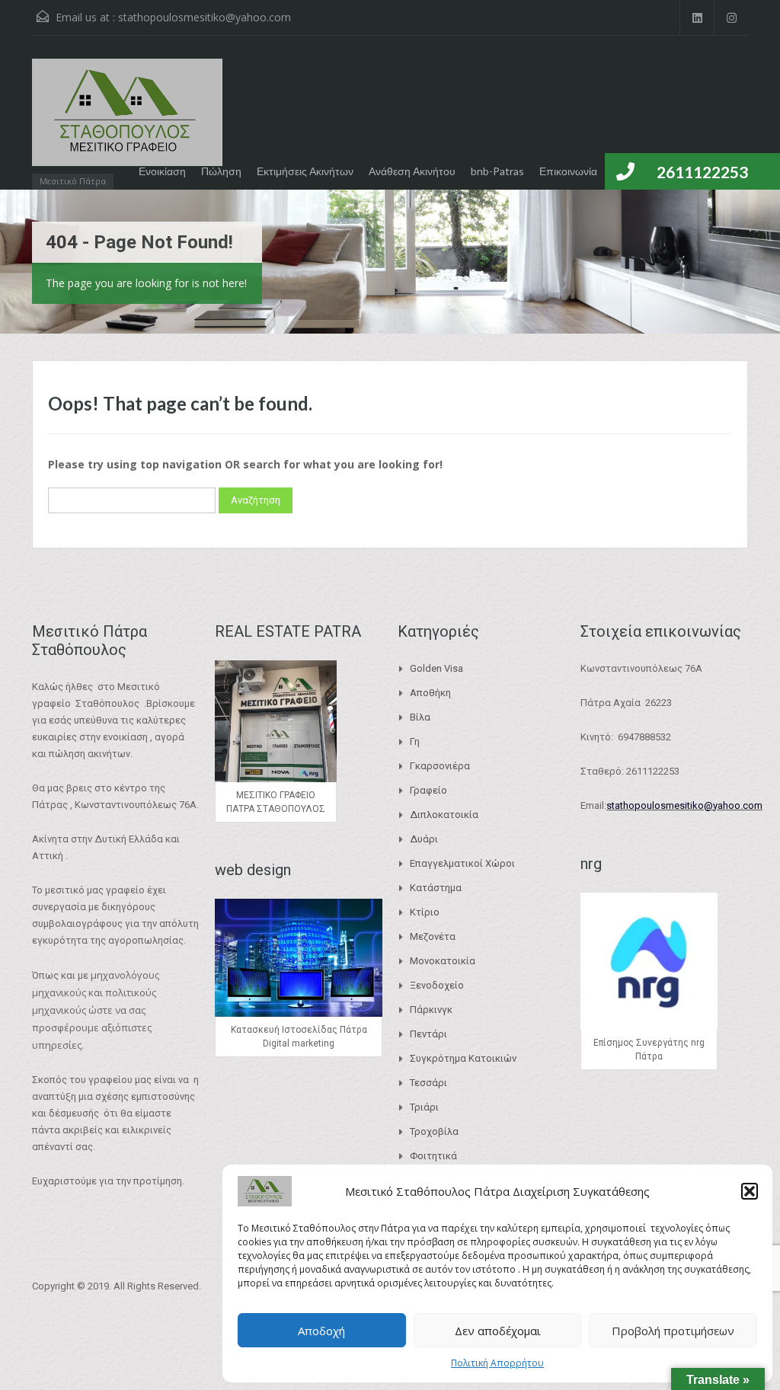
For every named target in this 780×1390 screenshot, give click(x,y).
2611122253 (702, 171)
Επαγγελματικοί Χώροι (462, 863)
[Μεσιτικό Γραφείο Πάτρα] (127, 120)
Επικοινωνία (568, 171)
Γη (415, 741)
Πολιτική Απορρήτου (497, 1362)
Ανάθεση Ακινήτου (412, 171)
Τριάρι (424, 1107)
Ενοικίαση (162, 171)
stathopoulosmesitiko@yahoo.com (204, 17)
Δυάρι (424, 839)
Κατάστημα (436, 887)
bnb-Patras (497, 171)
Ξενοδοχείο (437, 985)
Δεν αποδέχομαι (498, 1330)
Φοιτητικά (433, 1156)
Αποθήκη (430, 692)
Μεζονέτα (433, 936)
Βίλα (420, 717)
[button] (749, 1191)
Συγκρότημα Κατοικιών (463, 1058)
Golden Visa (436, 668)
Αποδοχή (321, 1330)
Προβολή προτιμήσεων (673, 1330)
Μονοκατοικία (442, 961)
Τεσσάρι (428, 1082)
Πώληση (221, 171)
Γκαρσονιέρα (440, 766)
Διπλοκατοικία (444, 814)
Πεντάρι (428, 1034)
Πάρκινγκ (431, 1009)
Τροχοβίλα (434, 1131)
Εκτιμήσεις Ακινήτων (305, 171)
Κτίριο (425, 912)
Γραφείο (428, 790)
